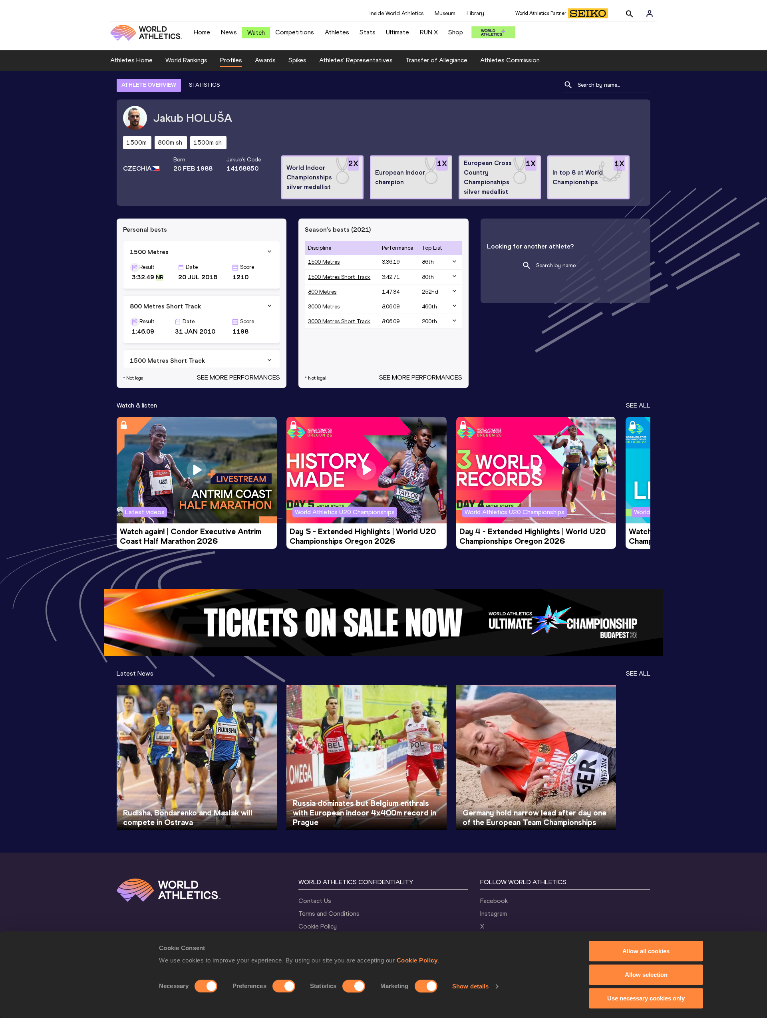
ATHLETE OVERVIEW (148, 85)
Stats (368, 32)
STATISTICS (204, 85)
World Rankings (186, 60)
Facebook (494, 901)
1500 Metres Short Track (339, 277)
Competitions (294, 32)
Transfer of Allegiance (436, 60)
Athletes (337, 32)
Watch (256, 32)
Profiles (231, 60)
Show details (470, 986)
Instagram (493, 913)
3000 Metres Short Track (339, 321)
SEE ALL (638, 405)
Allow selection (646, 974)
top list (432, 248)
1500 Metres (324, 261)
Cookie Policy (417, 960)
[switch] (283, 986)
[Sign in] (649, 13)
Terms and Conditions (329, 913)
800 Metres (322, 291)
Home (202, 32)
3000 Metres (324, 306)
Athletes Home (131, 60)
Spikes (297, 60)
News (229, 32)
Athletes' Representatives (356, 60)
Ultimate (397, 32)
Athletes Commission (510, 60)
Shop (455, 32)
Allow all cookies (646, 951)
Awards (265, 60)
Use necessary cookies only (646, 998)
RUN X (429, 32)
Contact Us (314, 901)
